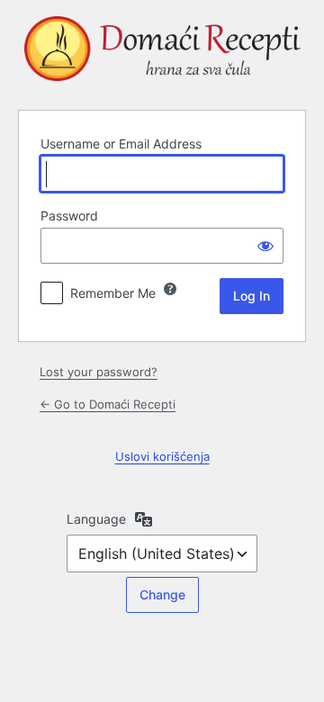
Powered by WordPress (162, 52)
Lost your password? (99, 371)
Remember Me (113, 293)
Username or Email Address (121, 143)
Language (96, 518)
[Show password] (266, 246)
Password (69, 215)
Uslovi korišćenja (162, 456)
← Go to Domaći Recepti (108, 404)
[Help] (170, 289)
